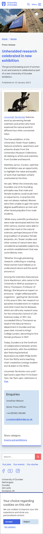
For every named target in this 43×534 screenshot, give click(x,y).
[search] (38, 457)
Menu (34, 4)
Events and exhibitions (15, 440)
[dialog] (21, 513)
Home (4, 39)
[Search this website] (29, 4)
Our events (18, 464)
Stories (13, 39)
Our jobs (6, 464)
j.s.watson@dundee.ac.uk (19, 419)
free (6, 381)
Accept (9, 521)
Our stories (32, 464)
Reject (27, 521)
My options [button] (10, 527)
